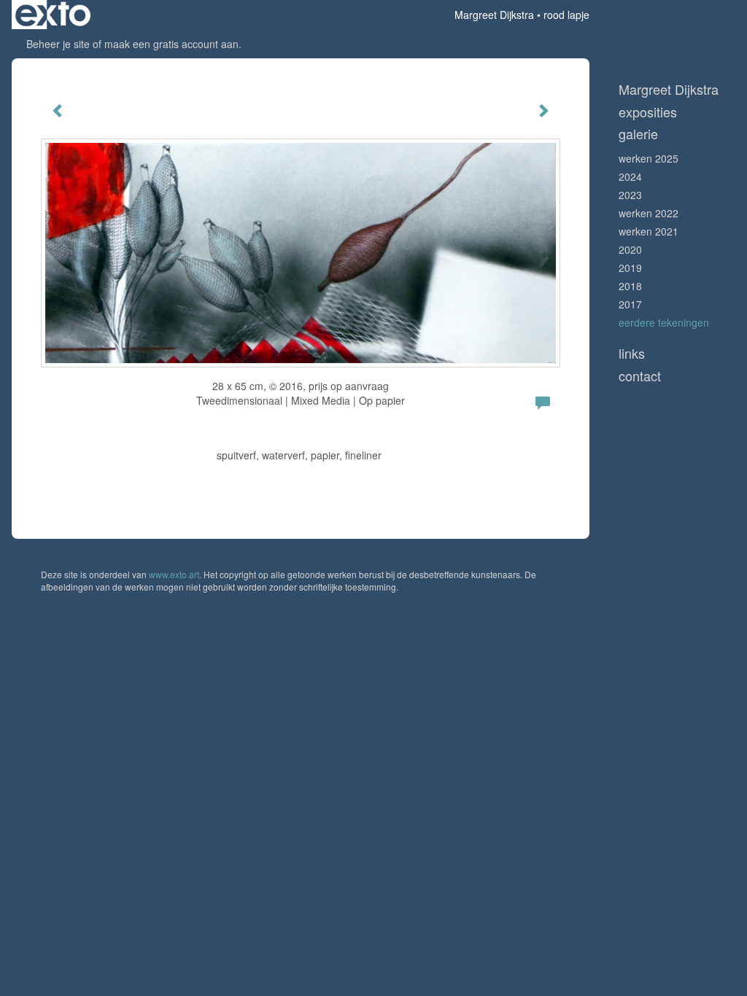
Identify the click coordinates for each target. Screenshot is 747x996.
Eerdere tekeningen (664, 322)
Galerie (638, 134)
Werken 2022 (648, 213)
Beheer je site (58, 43)
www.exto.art (174, 574)
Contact (640, 376)
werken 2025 (648, 158)
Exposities (648, 112)
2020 (630, 249)
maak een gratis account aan (171, 43)
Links (632, 353)
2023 (630, 194)
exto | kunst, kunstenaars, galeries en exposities (53, 14)
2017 (630, 304)
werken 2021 (648, 231)
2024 (630, 176)
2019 (630, 267)
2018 (630, 286)
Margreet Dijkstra (494, 14)
